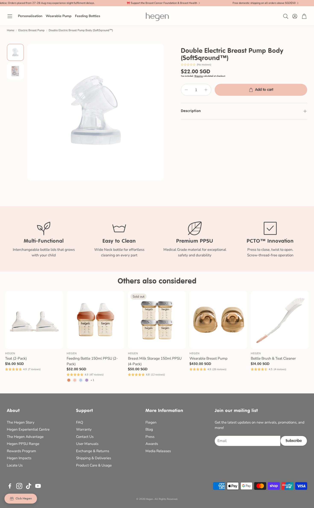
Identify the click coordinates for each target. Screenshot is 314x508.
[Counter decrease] (186, 90)
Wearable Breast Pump (208, 358)
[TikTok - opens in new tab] (29, 486)
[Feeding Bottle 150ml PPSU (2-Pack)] (96, 320)
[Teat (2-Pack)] (34, 320)
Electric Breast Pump (31, 30)
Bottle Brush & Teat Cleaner (273, 358)
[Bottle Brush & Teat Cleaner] (280, 320)
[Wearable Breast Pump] (218, 320)
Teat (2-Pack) (16, 358)
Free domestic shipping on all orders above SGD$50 (264, 3)
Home (10, 30)
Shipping (198, 76)
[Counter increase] (206, 90)
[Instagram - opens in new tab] (19, 486)
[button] (10, 16)
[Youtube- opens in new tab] (38, 486)
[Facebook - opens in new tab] (10, 486)
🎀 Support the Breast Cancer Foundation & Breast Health (162, 3)
